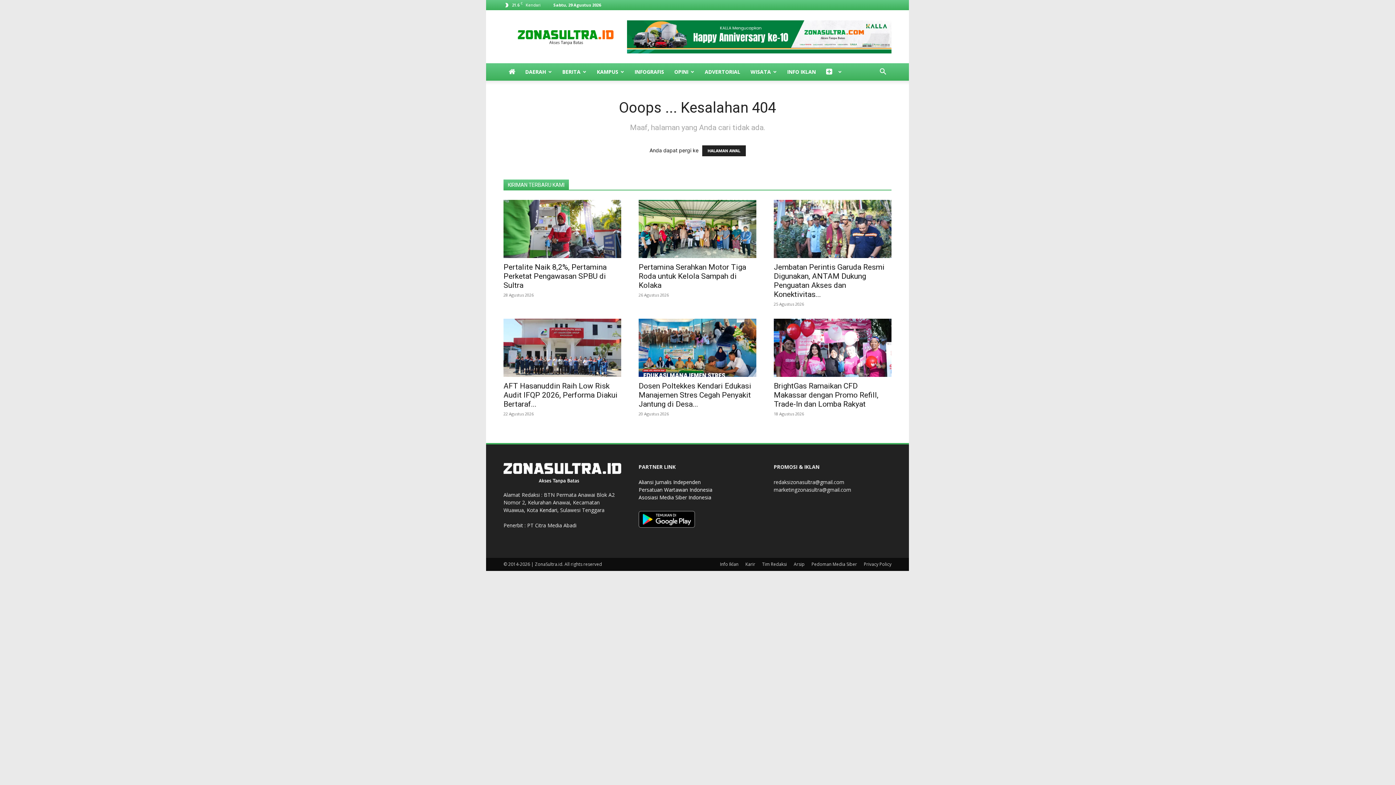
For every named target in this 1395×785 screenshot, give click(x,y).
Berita (571, 71)
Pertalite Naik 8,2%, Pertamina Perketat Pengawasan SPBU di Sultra (555, 276)
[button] (882, 72)
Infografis (649, 71)
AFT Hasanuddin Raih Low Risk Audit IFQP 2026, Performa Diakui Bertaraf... (561, 395)
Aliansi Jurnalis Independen (670, 482)
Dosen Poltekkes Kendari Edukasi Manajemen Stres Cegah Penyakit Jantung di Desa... (695, 395)
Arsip (799, 564)
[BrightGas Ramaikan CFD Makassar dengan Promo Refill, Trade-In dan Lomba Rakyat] (832, 348)
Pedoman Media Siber (834, 564)
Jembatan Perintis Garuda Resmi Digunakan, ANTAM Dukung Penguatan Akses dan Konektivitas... (829, 281)
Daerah (535, 71)
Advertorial (722, 71)
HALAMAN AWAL (724, 150)
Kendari (548, 510)
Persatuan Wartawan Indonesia (675, 489)
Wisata (761, 71)
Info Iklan (801, 71)
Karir (750, 564)
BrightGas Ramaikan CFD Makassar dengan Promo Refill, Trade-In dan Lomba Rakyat (826, 395)
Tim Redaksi (774, 564)
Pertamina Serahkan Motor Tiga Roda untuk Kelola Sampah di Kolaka (692, 276)
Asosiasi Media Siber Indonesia (675, 497)
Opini (681, 71)
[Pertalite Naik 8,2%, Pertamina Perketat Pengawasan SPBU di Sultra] (562, 229)
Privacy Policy (877, 564)
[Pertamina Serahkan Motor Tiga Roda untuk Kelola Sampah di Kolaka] (697, 229)
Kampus (607, 71)
